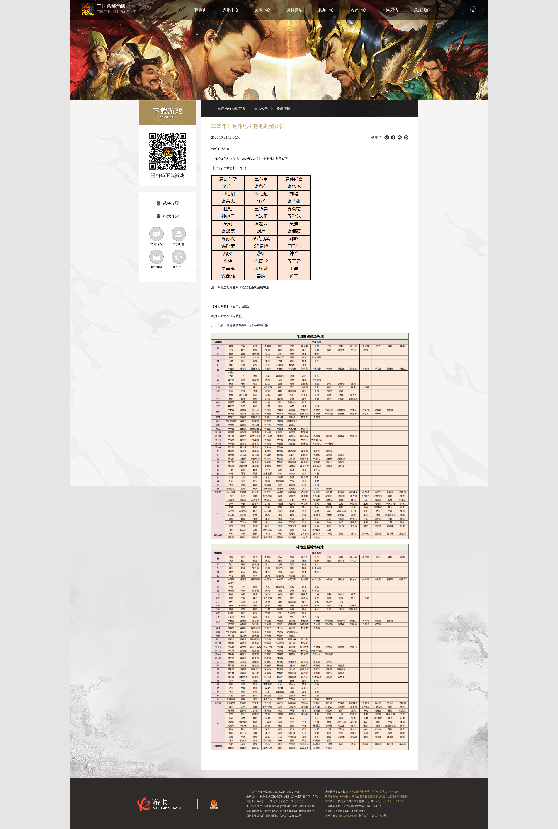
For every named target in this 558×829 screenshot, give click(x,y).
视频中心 (326, 10)
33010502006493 (348, 815)
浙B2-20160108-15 (393, 801)
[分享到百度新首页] (386, 137)
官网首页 (199, 10)
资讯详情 (283, 108)
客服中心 (179, 267)
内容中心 (358, 10)
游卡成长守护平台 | (360, 791)
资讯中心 (230, 10)
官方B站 (156, 267)
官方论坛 (156, 244)
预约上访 (296, 801)
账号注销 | (345, 796)
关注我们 (422, 10)
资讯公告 (261, 108)
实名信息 (394, 791)
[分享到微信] (400, 137)
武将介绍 (171, 203)
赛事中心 (262, 10)
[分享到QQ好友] (393, 137)
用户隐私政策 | (377, 796)
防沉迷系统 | (332, 796)
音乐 (473, 9)
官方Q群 (178, 244)
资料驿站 (294, 10)
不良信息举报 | (360, 796)
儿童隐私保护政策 (397, 796)
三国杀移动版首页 (231, 108)
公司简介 (251, 791)
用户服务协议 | (380, 791)
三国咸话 (390, 10)
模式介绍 (171, 216)
